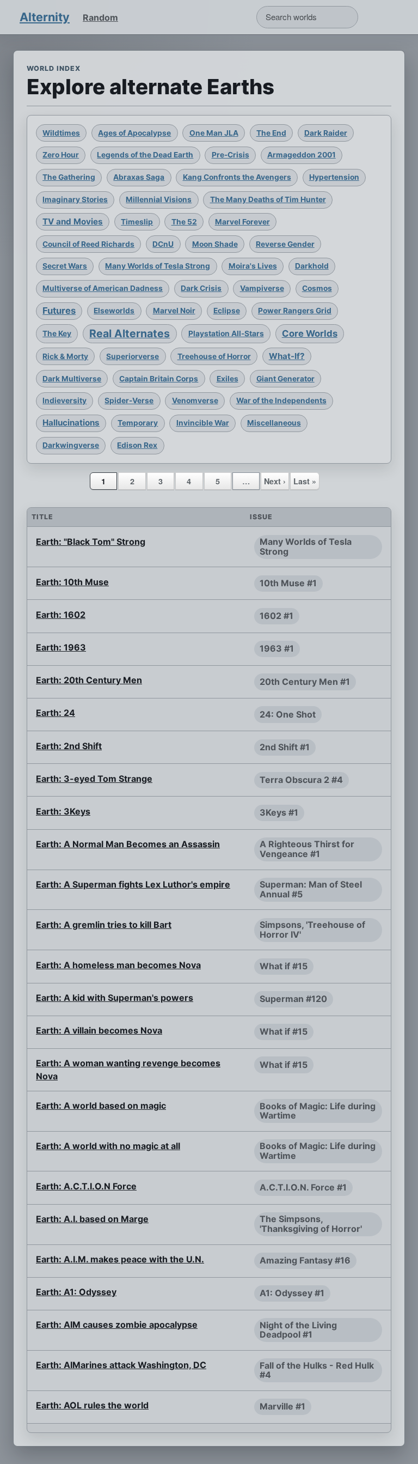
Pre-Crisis (230, 154)
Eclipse (226, 310)
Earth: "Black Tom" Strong (90, 541)
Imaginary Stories (75, 199)
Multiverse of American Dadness (102, 288)
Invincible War (202, 422)
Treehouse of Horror (214, 356)
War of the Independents (281, 400)
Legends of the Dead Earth (145, 154)
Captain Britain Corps (158, 378)
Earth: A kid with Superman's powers (114, 997)
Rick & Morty (65, 356)
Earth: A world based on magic (101, 1105)
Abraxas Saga (138, 177)
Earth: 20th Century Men (89, 680)
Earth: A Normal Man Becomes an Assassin (128, 844)
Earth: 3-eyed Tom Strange (94, 778)
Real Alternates (129, 333)
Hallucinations (71, 422)
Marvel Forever (242, 221)
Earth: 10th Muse (72, 581)
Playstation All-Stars (226, 333)
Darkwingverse (70, 445)
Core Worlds (309, 333)
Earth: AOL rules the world (92, 1405)
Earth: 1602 (60, 614)
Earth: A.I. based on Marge (92, 1218)
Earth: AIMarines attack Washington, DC (121, 1364)
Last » (304, 481)
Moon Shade (215, 244)
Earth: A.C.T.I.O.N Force (86, 1186)
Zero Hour (60, 154)
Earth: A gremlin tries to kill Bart (103, 924)
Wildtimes (61, 133)
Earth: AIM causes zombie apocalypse (117, 1324)
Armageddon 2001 (301, 154)
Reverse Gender (285, 244)
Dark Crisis (201, 288)
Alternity (45, 17)
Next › (275, 481)
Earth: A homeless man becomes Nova (118, 964)
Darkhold (312, 266)
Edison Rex (137, 445)
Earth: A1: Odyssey (76, 1291)
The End (271, 133)
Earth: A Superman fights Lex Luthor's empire (133, 884)
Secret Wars (64, 266)
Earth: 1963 (61, 647)
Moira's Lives (253, 266)
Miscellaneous (274, 422)
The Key (56, 333)
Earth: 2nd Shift (69, 745)
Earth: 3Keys (63, 811)
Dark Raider (325, 133)
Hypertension (334, 177)
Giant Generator (285, 378)
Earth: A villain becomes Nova (99, 1030)
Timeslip (137, 221)
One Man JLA (213, 133)
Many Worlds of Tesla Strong (157, 266)
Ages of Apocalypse (134, 133)
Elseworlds (114, 310)
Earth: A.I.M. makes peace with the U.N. (120, 1259)
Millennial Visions (159, 199)
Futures (59, 310)
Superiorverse (132, 356)
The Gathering (68, 177)
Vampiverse (262, 288)
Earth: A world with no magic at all (108, 1145)
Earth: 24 (55, 712)
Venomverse (195, 400)
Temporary (138, 422)
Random (100, 17)
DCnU (163, 244)
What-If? (287, 356)
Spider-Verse (128, 400)
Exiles (227, 378)
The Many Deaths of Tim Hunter (268, 199)
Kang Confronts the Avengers (237, 177)
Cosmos (317, 288)
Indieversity (64, 400)
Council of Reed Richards (88, 244)
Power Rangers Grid (294, 310)
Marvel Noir (174, 310)
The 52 (184, 221)
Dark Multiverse (71, 378)
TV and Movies (72, 221)
